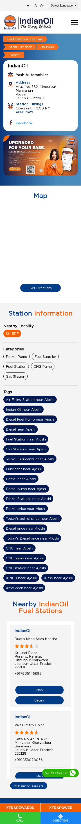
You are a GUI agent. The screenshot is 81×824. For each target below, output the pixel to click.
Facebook (24, 123)
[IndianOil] (28, 22)
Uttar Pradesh (20, 47)
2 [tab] (40, 170)
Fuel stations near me (25, 39)
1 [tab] (33, 170)
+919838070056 (29, 759)
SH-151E (12, 333)
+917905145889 (28, 673)
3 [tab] (48, 170)
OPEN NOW (24, 112)
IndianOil (23, 631)
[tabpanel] (40, 155)
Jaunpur (47, 47)
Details (39, 700)
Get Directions (40, 288)
